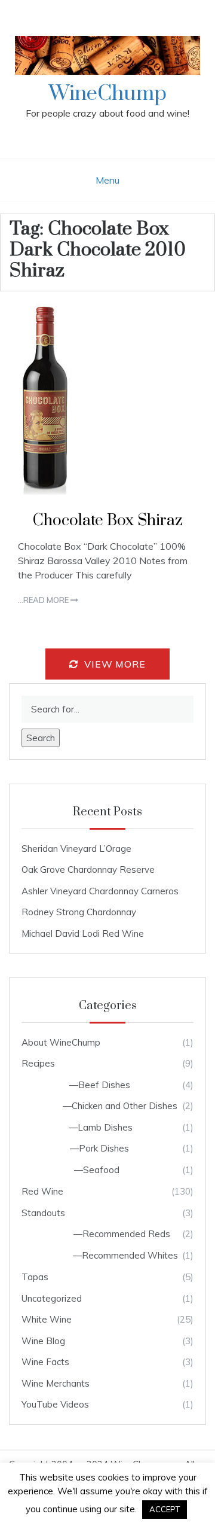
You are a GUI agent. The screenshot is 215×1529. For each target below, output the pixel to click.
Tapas (35, 1277)
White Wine (47, 1319)
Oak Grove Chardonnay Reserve (88, 869)
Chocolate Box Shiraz (108, 521)
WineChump (108, 94)
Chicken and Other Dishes (124, 1105)
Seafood (101, 1169)
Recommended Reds (126, 1233)
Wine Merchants (56, 1383)
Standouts (43, 1213)
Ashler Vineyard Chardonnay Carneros (100, 891)
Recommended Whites (130, 1255)
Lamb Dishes (105, 1127)
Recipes (38, 1063)
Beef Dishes (104, 1085)
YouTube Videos (55, 1404)
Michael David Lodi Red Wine (83, 933)
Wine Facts (45, 1361)
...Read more (44, 600)
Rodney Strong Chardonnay (79, 912)
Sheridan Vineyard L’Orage (76, 848)
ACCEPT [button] (164, 1509)
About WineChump (61, 1042)
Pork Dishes (104, 1148)
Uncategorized (52, 1298)
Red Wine (42, 1191)
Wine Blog (43, 1341)
